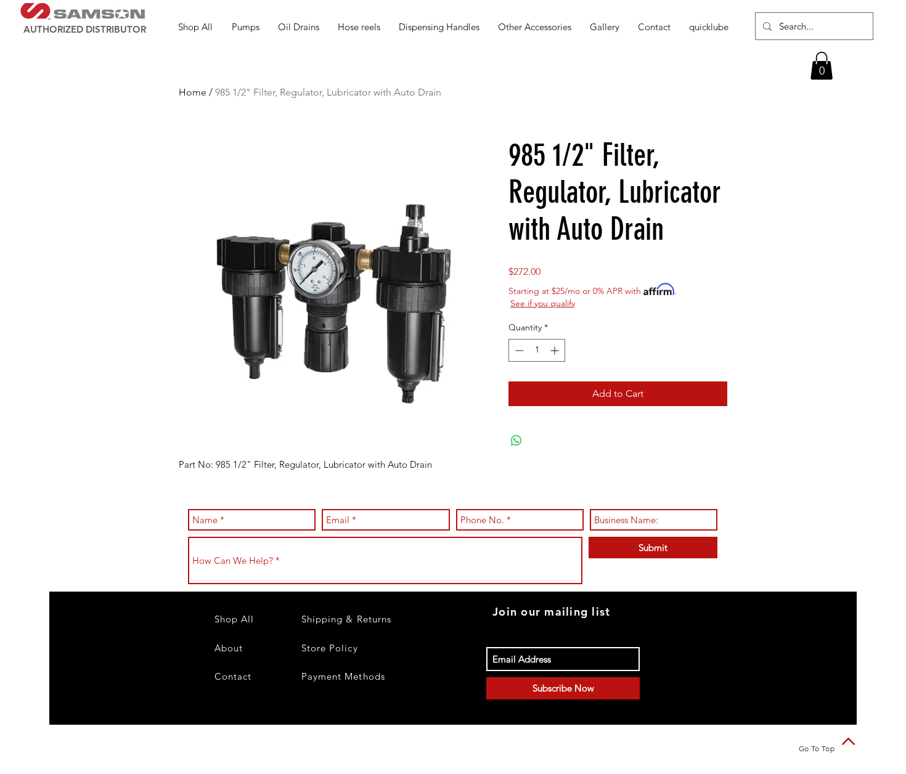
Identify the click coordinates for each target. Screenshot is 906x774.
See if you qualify (542, 303)
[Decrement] (518, 350)
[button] (245, 27)
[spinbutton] (537, 350)
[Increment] (555, 350)
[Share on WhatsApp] (516, 440)
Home (192, 92)
